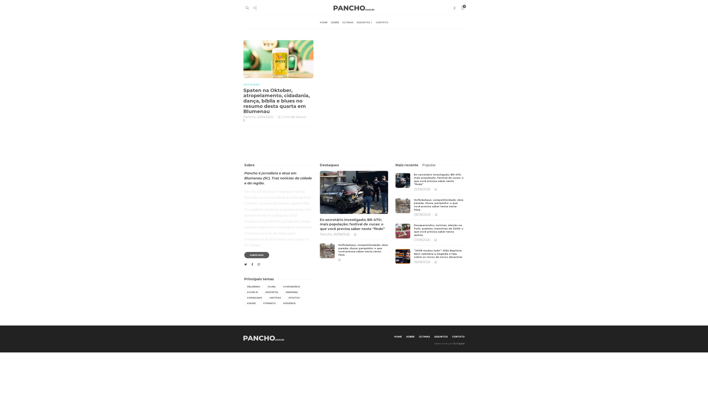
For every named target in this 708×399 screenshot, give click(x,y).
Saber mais (257, 255)
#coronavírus (291, 287)
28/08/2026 (422, 214)
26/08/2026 (422, 262)
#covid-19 (252, 292)
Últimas (347, 22)
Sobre (335, 22)
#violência (289, 303)
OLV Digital (459, 343)
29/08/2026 (341, 234)
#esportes (271, 292)
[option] (354, 216)
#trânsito (269, 303)
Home (323, 22)
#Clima (272, 287)
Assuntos (363, 22)
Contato (382, 22)
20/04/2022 (265, 117)
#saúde (251, 303)
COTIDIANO (251, 84)
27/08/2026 (422, 240)
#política (294, 298)
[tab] (406, 165)
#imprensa (291, 292)
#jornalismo (254, 298)
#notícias (275, 298)
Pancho (249, 117)
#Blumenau (253, 287)
